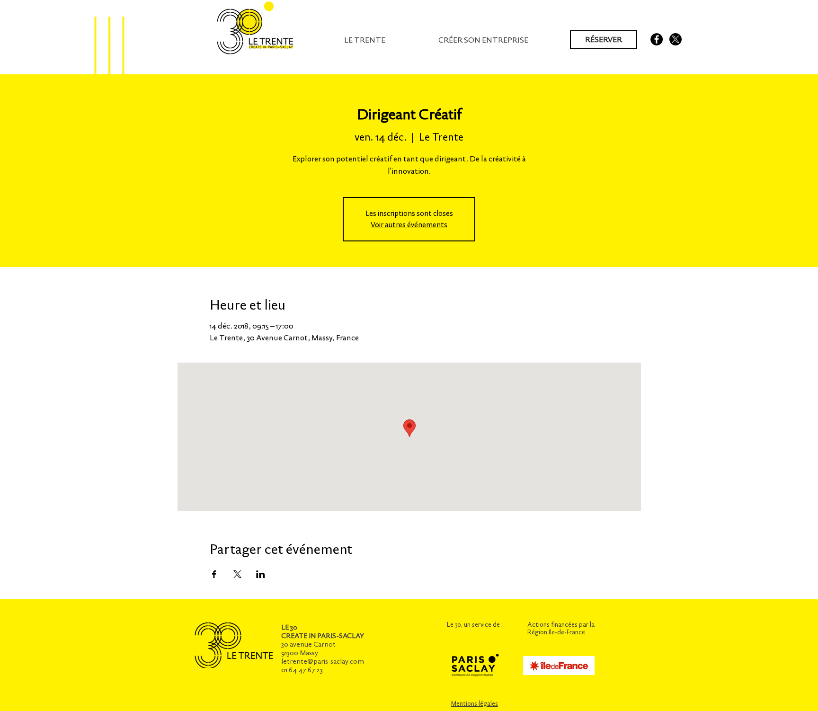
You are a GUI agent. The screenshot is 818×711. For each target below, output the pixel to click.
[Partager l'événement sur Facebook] (214, 574)
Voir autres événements (409, 224)
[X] (675, 39)
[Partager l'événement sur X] (237, 574)
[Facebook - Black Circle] (656, 39)
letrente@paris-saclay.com (322, 661)
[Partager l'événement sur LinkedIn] (260, 574)
